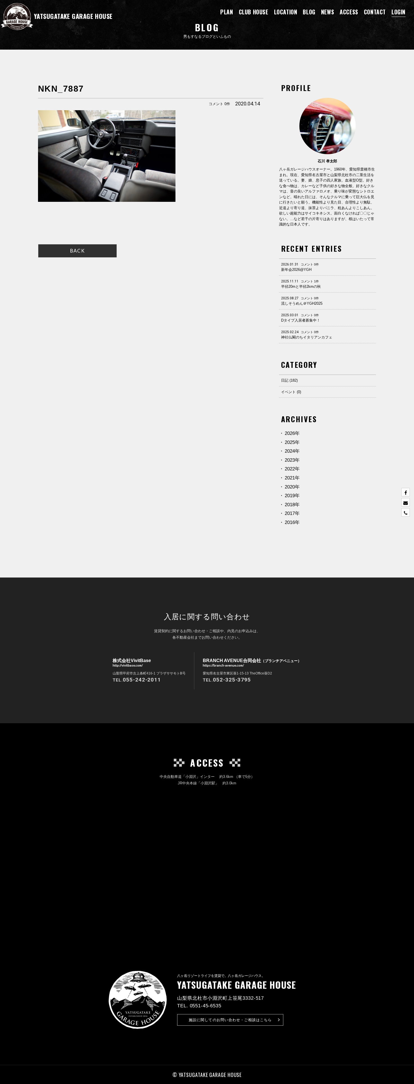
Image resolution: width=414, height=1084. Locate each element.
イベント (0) (291, 392)
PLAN (226, 12)
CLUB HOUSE (253, 12)
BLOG (309, 12)
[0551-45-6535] (405, 512)
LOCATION (285, 12)
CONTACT (375, 12)
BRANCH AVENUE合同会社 (252, 662)
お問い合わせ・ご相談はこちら (230, 1020)
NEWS (327, 12)
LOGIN (398, 12)
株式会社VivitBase (132, 662)
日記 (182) (289, 380)
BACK (77, 251)
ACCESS (349, 12)
